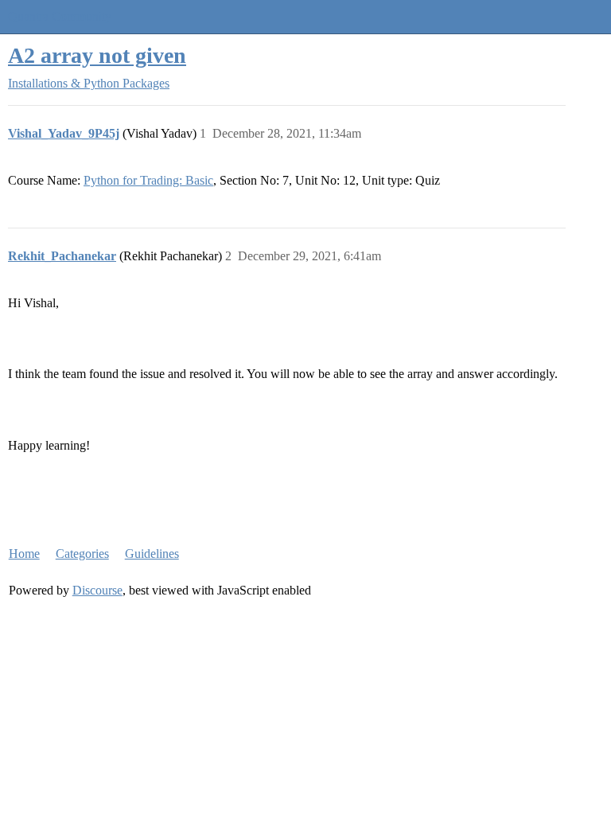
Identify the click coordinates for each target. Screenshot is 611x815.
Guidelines (152, 553)
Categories (82, 553)
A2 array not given (97, 55)
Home (24, 553)
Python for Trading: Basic (148, 180)
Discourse (97, 590)
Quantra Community (59, 16)
